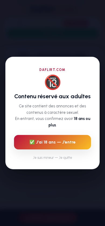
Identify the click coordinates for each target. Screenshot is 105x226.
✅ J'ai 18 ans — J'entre (52, 142)
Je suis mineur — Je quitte (52, 158)
